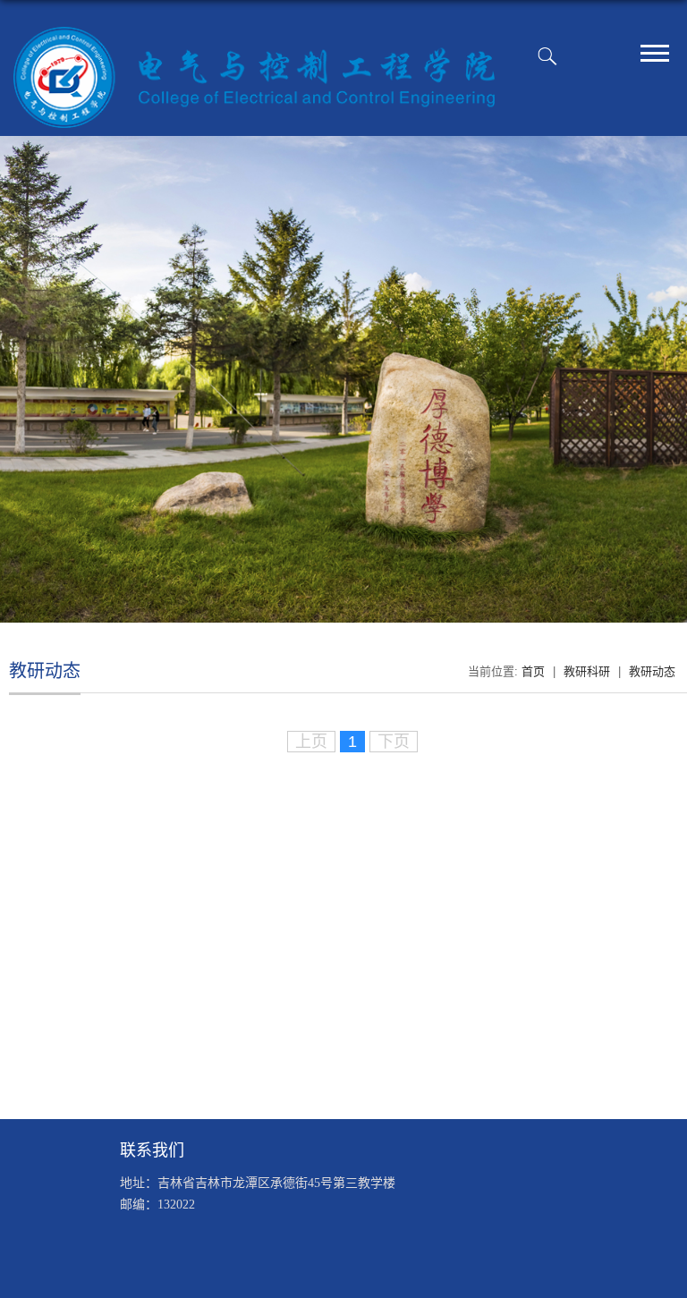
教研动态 (652, 671)
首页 (533, 671)
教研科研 (587, 671)
